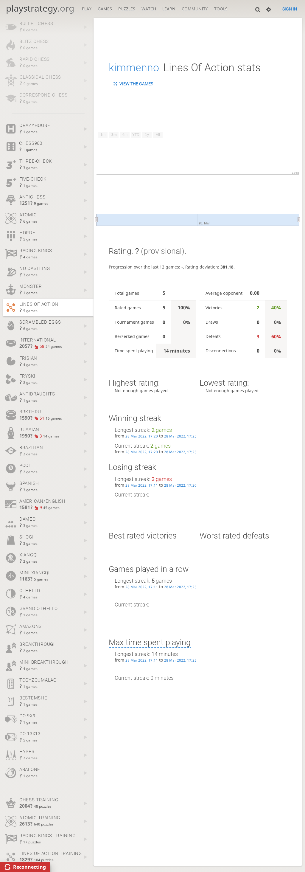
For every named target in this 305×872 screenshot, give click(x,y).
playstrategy (40, 8)
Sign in (289, 9)
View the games (136, 83)
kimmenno (134, 67)
